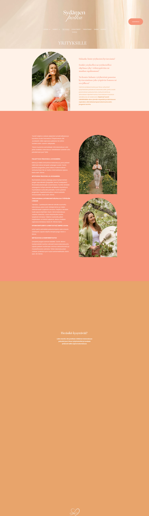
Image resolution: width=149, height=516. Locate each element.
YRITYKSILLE (65, 29)
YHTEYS (74, 32)
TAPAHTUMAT (87, 29)
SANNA (96, 29)
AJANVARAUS (135, 21)
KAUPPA (103, 29)
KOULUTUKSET (76, 29)
